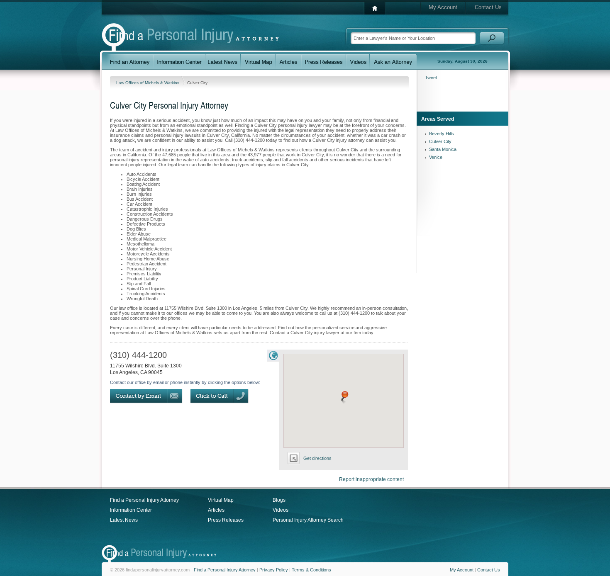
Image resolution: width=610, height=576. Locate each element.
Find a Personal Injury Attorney (144, 500)
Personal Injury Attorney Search (308, 520)
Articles (216, 510)
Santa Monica (442, 149)
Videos (280, 510)
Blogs (279, 500)
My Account (443, 7)
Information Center (131, 510)
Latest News (124, 520)
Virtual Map (221, 500)
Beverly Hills (441, 133)
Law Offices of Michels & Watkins (148, 82)
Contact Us (488, 7)
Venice (435, 157)
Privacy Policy (273, 569)
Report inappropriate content (371, 479)
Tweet (431, 77)
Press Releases (226, 520)
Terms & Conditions (311, 569)
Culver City (440, 141)
